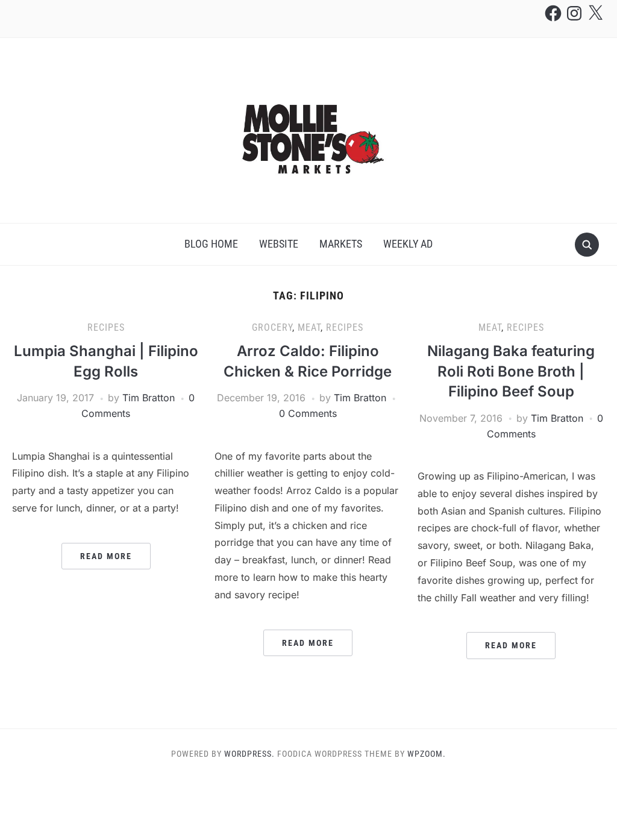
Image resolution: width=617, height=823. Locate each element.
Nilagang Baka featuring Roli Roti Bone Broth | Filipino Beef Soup (511, 371)
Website (278, 243)
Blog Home (211, 243)
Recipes (106, 327)
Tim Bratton (148, 398)
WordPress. (249, 754)
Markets (340, 243)
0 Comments (308, 413)
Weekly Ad (408, 243)
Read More (106, 556)
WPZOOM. (426, 754)
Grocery (272, 327)
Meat (309, 327)
